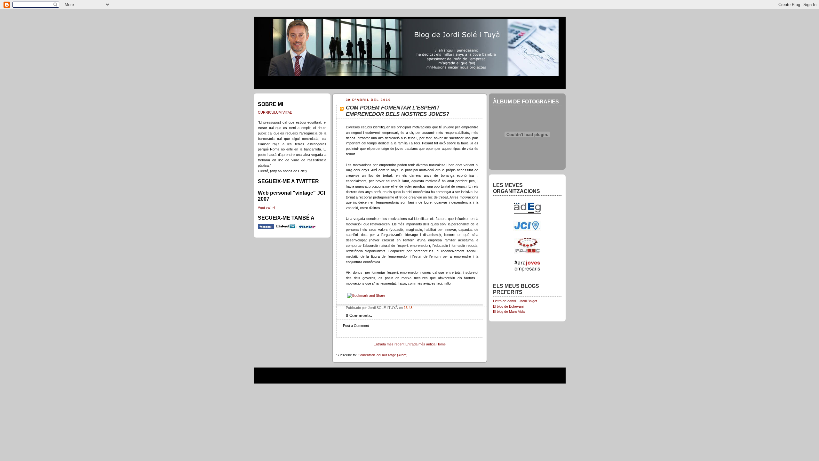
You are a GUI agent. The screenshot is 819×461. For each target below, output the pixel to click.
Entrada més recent (389, 344)
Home (441, 344)
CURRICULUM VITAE (275, 112)
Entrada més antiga (420, 344)
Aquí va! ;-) (266, 207)
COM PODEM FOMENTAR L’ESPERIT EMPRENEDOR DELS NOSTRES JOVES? (397, 111)
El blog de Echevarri (508, 306)
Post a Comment (356, 326)
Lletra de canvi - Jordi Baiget (515, 301)
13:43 (408, 308)
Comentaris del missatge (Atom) (383, 355)
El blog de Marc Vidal (509, 311)
